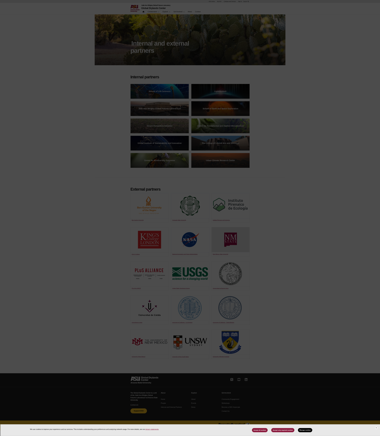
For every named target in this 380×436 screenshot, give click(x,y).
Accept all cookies (260, 430)
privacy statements (152, 429)
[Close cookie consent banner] (376, 427)
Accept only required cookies (283, 430)
